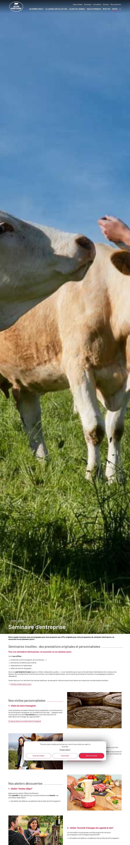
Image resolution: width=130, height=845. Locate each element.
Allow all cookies (91, 756)
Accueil (14, 621)
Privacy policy (65, 749)
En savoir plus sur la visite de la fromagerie (24, 721)
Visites (21, 621)
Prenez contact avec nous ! (21, 684)
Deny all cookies (38, 756)
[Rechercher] (120, 9)
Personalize (65, 756)
